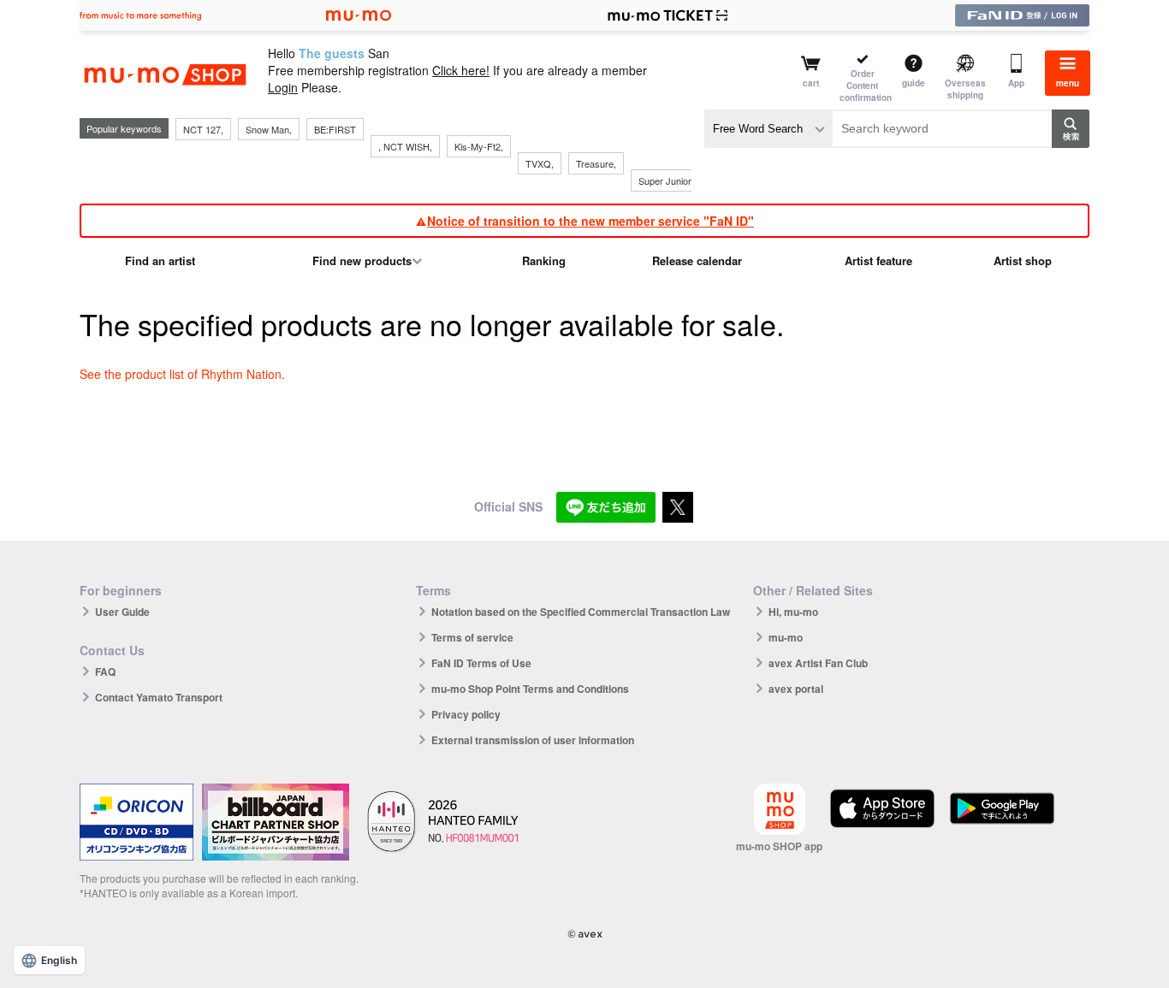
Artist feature (878, 260)
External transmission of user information (532, 740)
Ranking (544, 260)
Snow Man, (269, 129)
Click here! (461, 70)
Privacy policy (466, 714)
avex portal (795, 688)
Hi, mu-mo (793, 611)
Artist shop (1023, 260)
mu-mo (785, 637)
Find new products (362, 260)
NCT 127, (203, 129)
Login (283, 87)
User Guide (122, 611)
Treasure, (596, 163)
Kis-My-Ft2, (478, 146)
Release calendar (697, 260)
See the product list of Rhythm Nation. (182, 373)
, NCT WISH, (405, 146)
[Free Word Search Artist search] (768, 128)
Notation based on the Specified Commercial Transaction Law (580, 611)
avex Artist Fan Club (818, 663)
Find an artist (160, 260)
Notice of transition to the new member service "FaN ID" (590, 220)
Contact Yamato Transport (159, 697)
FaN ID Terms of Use (481, 663)
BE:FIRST (335, 129)
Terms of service (472, 637)
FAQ (105, 671)
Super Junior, (665, 180)
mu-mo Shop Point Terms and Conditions (530, 688)
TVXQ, (539, 163)
